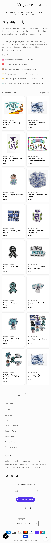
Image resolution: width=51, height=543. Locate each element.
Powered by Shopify (31, 540)
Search (7, 410)
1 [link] (19, 394)
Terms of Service (11, 447)
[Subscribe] (37, 491)
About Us (8, 415)
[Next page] (32, 393)
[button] (4, 5)
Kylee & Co (22, 540)
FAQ (6, 420)
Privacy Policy (10, 442)
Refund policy (10, 436)
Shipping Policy (10, 431)
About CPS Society (12, 426)
